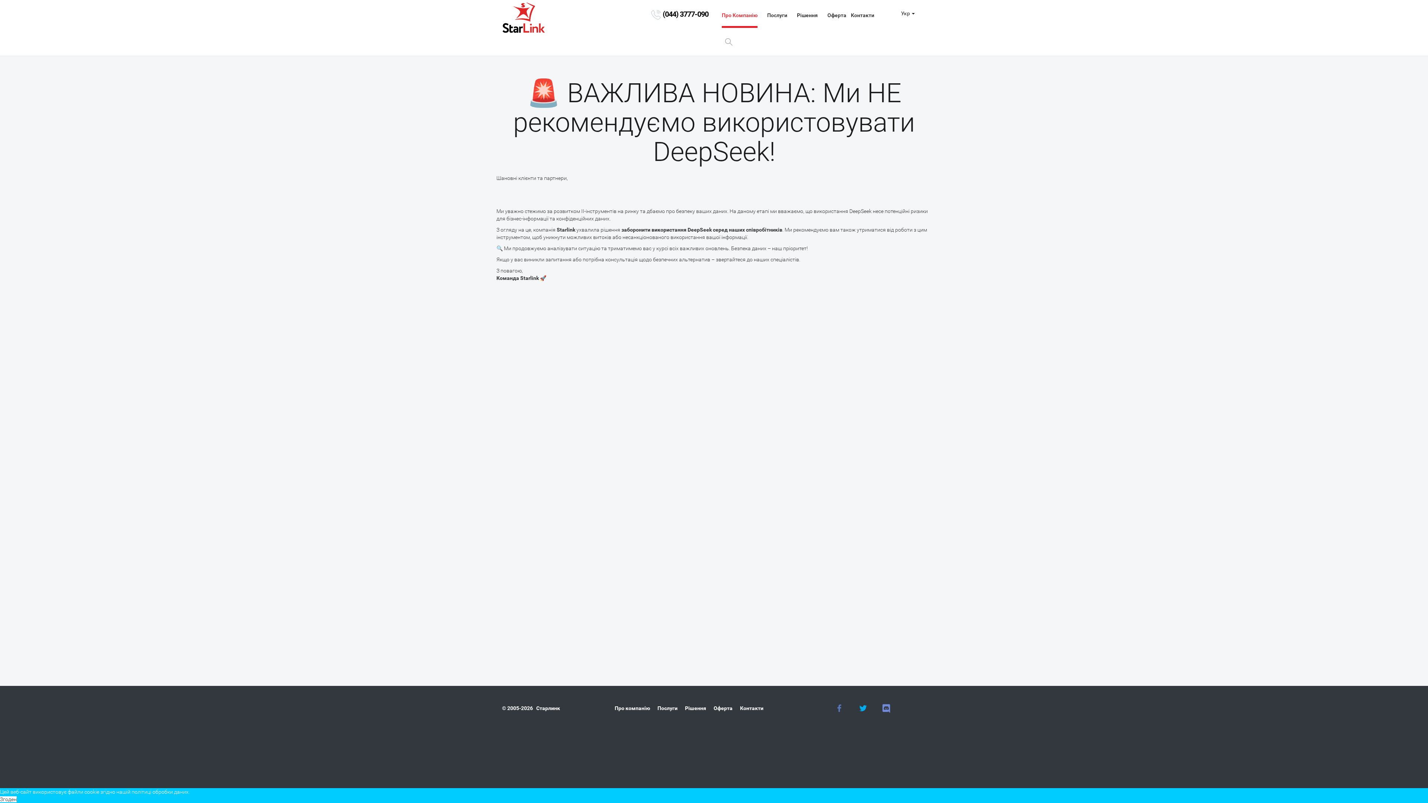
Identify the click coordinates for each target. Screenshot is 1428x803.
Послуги (777, 15)
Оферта (836, 15)
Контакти (862, 15)
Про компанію (740, 15)
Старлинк (548, 708)
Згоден (8, 799)
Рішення (807, 15)
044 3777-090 (685, 14)
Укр (905, 13)
